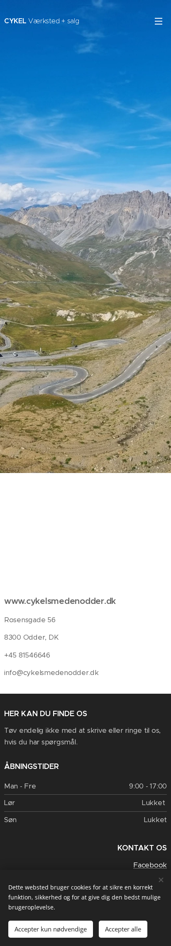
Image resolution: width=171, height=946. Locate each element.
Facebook (150, 865)
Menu (158, 20)
